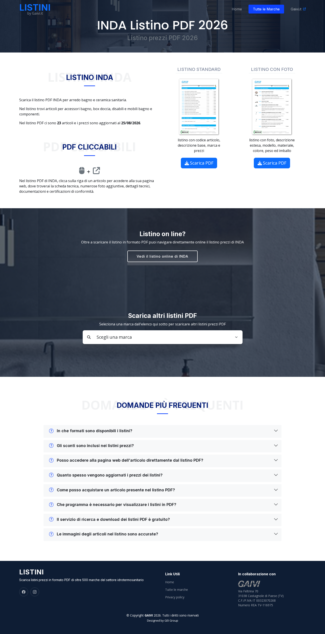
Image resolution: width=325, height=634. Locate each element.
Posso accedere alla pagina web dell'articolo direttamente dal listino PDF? (130, 460)
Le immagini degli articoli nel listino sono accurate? (107, 534)
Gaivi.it (296, 9)
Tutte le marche (176, 589)
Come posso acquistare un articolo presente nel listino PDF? (116, 490)
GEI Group (171, 620)
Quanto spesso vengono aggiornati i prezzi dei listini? (109, 475)
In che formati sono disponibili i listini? (94, 430)
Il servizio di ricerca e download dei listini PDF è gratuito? (113, 519)
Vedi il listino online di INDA (162, 256)
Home (237, 9)
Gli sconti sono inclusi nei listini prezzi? (95, 445)
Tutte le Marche (266, 9)
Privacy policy (174, 597)
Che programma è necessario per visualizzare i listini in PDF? (116, 504)
